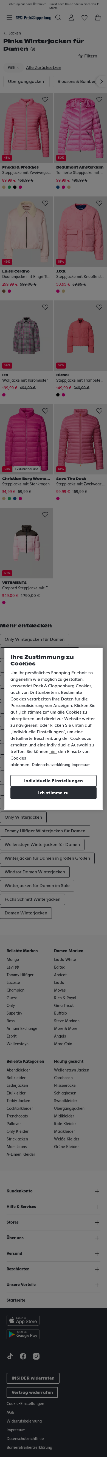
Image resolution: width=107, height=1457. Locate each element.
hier (53, 751)
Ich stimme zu (53, 793)
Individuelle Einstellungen (53, 781)
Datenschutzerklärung (51, 765)
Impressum (81, 765)
